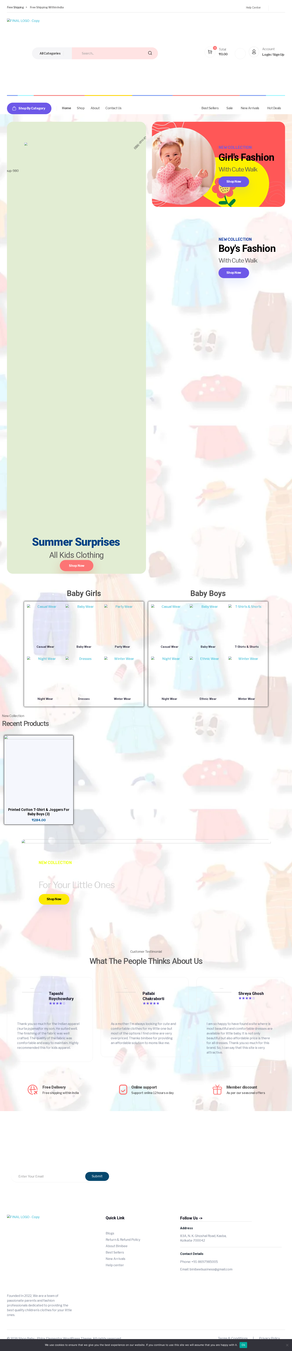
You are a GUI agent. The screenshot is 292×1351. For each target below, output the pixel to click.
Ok (243, 1344)
